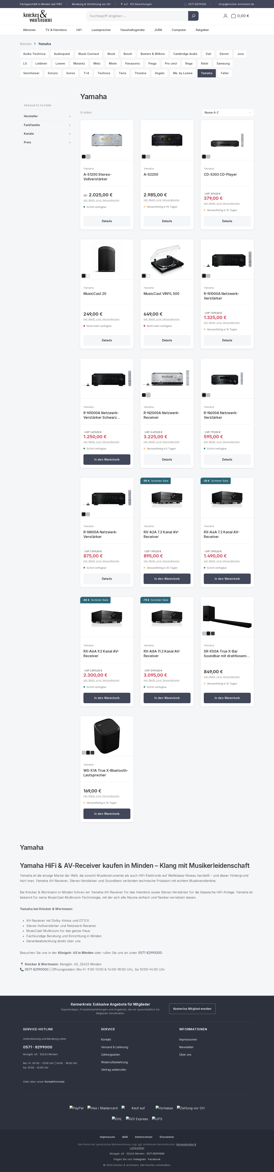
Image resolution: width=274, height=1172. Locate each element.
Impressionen (188, 1039)
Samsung (223, 63)
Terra (122, 73)
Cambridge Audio (185, 53)
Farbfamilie (32, 125)
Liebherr (41, 63)
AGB (125, 1136)
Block (111, 53)
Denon (224, 53)
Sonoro (53, 73)
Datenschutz (143, 1136)
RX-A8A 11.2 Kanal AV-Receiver (162, 653)
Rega (189, 63)
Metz (96, 63)
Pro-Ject (171, 63)
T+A (86, 73)
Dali (208, 53)
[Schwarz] (83, 156)
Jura (240, 53)
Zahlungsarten (110, 1054)
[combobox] (137, 16)
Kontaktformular (54, 1081)
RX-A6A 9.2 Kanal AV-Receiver (101, 653)
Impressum (107, 1136)
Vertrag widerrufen (113, 1069)
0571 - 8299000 (37, 1047)
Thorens (140, 73)
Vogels (159, 73)
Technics (103, 73)
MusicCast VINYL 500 (161, 294)
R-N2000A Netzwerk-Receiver (162, 415)
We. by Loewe (183, 73)
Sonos (70, 73)
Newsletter (186, 1047)
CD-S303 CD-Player (220, 174)
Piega (152, 63)
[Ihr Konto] (225, 16)
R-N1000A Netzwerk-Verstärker (221, 296)
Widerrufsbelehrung (114, 1062)
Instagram (139, 1159)
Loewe (60, 63)
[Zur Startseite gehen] (43, 16)
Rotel (204, 63)
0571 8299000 (155, 1153)
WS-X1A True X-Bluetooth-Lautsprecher (105, 773)
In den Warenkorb (107, 459)
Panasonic (132, 63)
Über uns (185, 1054)
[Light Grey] (204, 633)
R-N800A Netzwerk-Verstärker (100, 534)
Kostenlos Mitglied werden (192, 1008)
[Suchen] (193, 16)
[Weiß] (88, 276)
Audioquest (62, 53)
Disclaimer (167, 1136)
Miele (113, 63)
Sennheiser (31, 73)
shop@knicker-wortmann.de (236, 4)
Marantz (79, 63)
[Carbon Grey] (213, 633)
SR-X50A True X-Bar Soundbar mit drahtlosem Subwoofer (225, 653)
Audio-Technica (34, 53)
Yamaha (206, 73)
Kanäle (29, 133)
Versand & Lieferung (114, 1047)
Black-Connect (88, 53)
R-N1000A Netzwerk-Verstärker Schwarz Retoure (101, 415)
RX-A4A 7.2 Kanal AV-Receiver (221, 534)
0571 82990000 (150, 953)
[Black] (208, 633)
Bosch (128, 53)
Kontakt (106, 1039)
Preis (27, 142)
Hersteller (31, 116)
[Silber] (88, 156)
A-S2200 (151, 174)
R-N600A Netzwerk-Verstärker (221, 415)
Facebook (154, 1159)
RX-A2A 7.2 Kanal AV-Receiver (161, 534)
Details (107, 221)
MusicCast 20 (94, 294)
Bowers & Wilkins (153, 53)
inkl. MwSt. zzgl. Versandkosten (101, 200)
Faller (225, 73)
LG (25, 63)
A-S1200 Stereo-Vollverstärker (97, 176)
